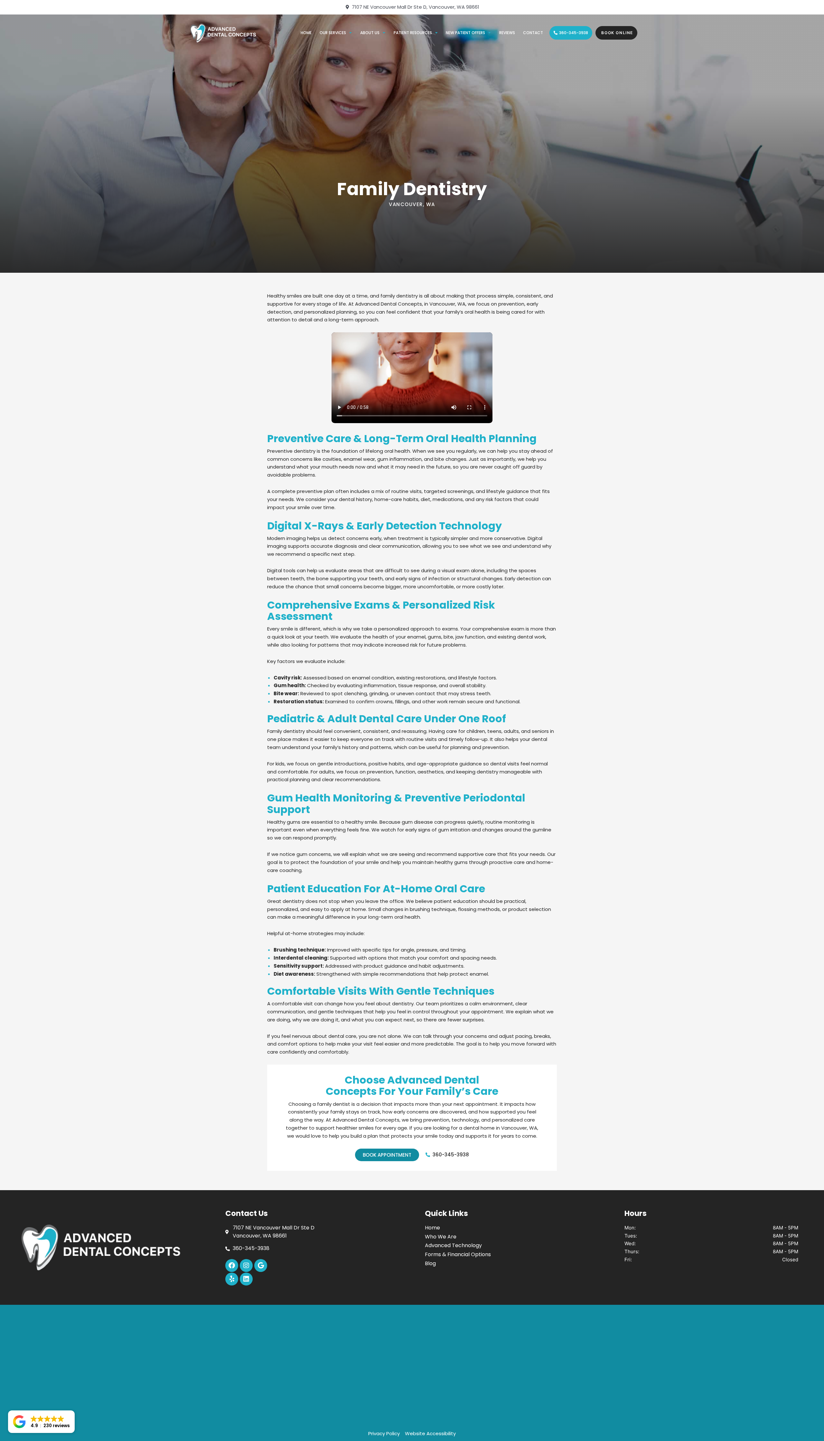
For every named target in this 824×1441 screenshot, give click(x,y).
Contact (533, 32)
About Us (369, 32)
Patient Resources (413, 32)
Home (306, 32)
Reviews (507, 32)
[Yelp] (231, 1279)
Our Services (333, 32)
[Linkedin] (246, 1279)
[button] (41, 1421)
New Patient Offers (465, 32)
